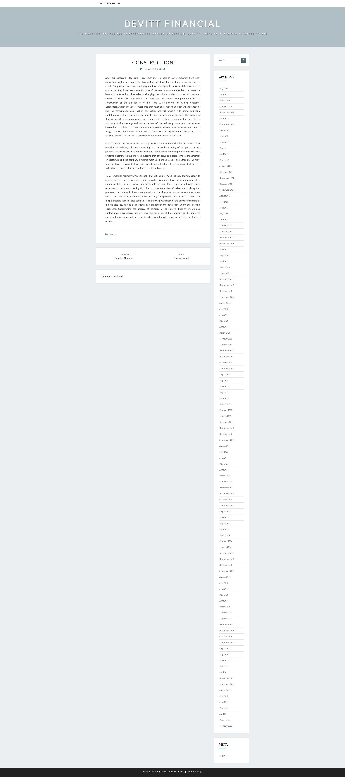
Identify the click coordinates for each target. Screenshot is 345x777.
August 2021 (225, 130)
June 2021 (224, 142)
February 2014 (225, 541)
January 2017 (225, 416)
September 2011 (226, 684)
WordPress (179, 771)
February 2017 (225, 410)
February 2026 (225, 106)
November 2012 (226, 630)
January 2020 (225, 231)
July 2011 (223, 696)
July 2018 (223, 309)
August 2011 (225, 690)
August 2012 (225, 648)
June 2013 (224, 589)
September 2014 (226, 505)
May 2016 (223, 463)
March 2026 (224, 100)
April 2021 (224, 154)
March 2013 (224, 606)
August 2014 (225, 511)
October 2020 (225, 183)
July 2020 (223, 201)
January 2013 (225, 618)
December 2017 (226, 350)
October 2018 (225, 291)
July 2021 (223, 136)
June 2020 (224, 207)
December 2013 (226, 553)
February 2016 (225, 481)
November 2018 (226, 285)
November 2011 (226, 678)
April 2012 (224, 672)
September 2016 (226, 440)
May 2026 (223, 88)
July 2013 (223, 583)
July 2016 (223, 451)
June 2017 (224, 386)
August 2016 (225, 446)
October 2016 (225, 434)
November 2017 (226, 356)
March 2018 (224, 332)
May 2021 (223, 148)
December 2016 (226, 422)
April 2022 (224, 118)
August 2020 (225, 195)
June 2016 (224, 457)
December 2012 (226, 624)
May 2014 (223, 523)
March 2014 (224, 535)
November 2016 (226, 428)
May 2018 (223, 320)
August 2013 (225, 577)
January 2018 (225, 344)
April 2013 (224, 600)
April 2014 (224, 529)
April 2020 (224, 219)
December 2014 (226, 487)
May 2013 (223, 594)
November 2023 (226, 112)
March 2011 (224, 720)
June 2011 (224, 702)
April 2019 (224, 261)
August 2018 (225, 303)
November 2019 (226, 243)
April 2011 (224, 714)
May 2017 (223, 392)
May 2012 (223, 666)
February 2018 (225, 338)
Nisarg (198, 771)
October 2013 (225, 565)
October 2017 (225, 362)
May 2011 (223, 708)
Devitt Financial (109, 3)
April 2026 (224, 94)
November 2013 (226, 559)
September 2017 (226, 368)
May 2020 (223, 213)
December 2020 (226, 172)
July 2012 (223, 654)
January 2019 (225, 273)
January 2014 (225, 547)
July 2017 (223, 380)
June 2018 (224, 314)
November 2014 (226, 493)
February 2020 (225, 225)
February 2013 (225, 612)
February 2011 (225, 725)
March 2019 (224, 267)
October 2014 (225, 499)
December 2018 (226, 279)
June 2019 (224, 249)
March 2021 (224, 160)
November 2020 (226, 178)
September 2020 (226, 189)
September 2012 (226, 642)
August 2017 (225, 374)
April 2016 (224, 469)
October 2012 (225, 636)
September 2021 (226, 124)
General (113, 234)
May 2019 (223, 255)
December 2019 (226, 237)
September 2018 (226, 297)
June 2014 (224, 517)
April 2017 (224, 398)
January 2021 (225, 166)
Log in (222, 755)
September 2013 (226, 571)
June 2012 (224, 660)
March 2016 (224, 475)
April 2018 (224, 326)
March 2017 (224, 404)
